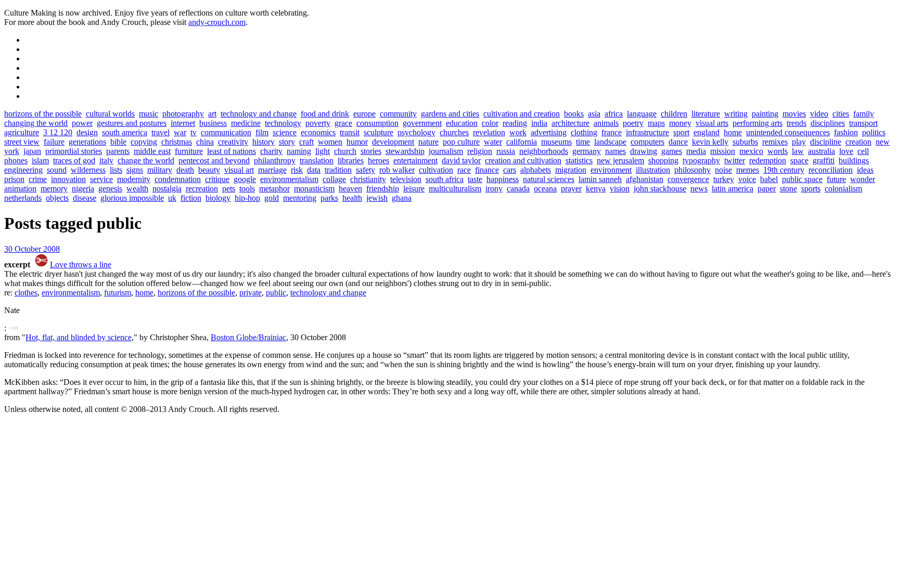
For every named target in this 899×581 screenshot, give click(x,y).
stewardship (405, 151)
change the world (146, 160)
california (521, 141)
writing (736, 113)
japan (32, 151)
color (490, 123)
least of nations (231, 151)
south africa (445, 179)
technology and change (259, 113)
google (245, 179)
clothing (584, 132)
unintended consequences (788, 132)
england (706, 132)
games (671, 151)
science (285, 132)
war (180, 132)
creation (858, 141)
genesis (110, 188)
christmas (176, 141)
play (799, 141)
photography (183, 113)
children (674, 113)
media (696, 151)
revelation (489, 132)
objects (57, 197)
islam (40, 160)
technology (283, 123)
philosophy (692, 169)
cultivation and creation (521, 113)
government (422, 123)
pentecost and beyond (214, 160)
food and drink (325, 113)
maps (656, 123)
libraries (351, 160)
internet (183, 123)
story (287, 141)
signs (134, 169)
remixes (775, 141)
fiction (191, 197)
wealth (137, 188)
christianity (368, 179)
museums (556, 141)
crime (38, 179)
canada (518, 188)
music (148, 113)
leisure (414, 188)
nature (428, 141)
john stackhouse (660, 188)
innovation (68, 179)
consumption (377, 123)
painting (765, 113)
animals (606, 123)
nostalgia (167, 188)
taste (475, 179)
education (462, 123)
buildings (854, 160)
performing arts (757, 123)
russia (505, 151)
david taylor (461, 160)
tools (247, 188)
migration (570, 169)
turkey (723, 179)
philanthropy (275, 160)
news (699, 188)
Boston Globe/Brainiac (248, 337)
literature (705, 113)
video (819, 113)
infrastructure (647, 132)
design (87, 132)
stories (371, 151)
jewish (377, 197)
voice (747, 179)
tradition (338, 169)
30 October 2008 (32, 248)
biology (218, 197)
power (82, 123)
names (615, 151)
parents (118, 151)
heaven (350, 188)
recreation (202, 188)
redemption (767, 160)
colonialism (843, 188)
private (250, 292)
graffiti (823, 160)
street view (22, 141)
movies (794, 113)
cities (840, 113)
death (185, 169)
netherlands (23, 197)
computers (647, 141)
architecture (570, 123)
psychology (416, 132)
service (101, 179)
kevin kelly (710, 141)
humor (357, 141)
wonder (862, 179)
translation (316, 160)
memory (54, 188)
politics (873, 132)
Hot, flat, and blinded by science (78, 337)
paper (766, 188)
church (345, 151)
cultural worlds (110, 113)
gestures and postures (131, 123)
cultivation (436, 169)
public (276, 292)
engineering (23, 169)
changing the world (36, 123)
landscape (610, 141)
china (205, 141)
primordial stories (73, 151)
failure (54, 141)
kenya (596, 188)
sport (681, 132)
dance (678, 141)
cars (509, 169)
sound (57, 169)
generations (87, 141)
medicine (246, 123)
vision (620, 188)
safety (365, 169)
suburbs (745, 141)
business (213, 123)
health (352, 197)
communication (226, 132)
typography (701, 160)
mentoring (299, 197)
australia (821, 151)
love (846, 151)
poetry (633, 123)
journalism (446, 151)
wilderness (88, 169)
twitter (734, 160)
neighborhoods (543, 151)
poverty (317, 123)
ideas (865, 169)
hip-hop (247, 197)
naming (299, 151)
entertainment (415, 160)
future (836, 179)
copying (144, 141)
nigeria (83, 188)
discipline (825, 141)
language (642, 113)
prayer (571, 188)
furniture (189, 151)
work (517, 132)
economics (318, 132)
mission (722, 151)
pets (228, 188)
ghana (402, 197)
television (405, 179)
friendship (382, 188)
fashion (846, 132)
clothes (26, 292)
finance (487, 169)
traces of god (74, 160)
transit (349, 132)
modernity (133, 179)
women (330, 141)
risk (297, 169)
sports (810, 188)
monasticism (314, 188)
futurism (117, 292)
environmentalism (289, 179)
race (464, 169)
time (583, 141)
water (493, 141)
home (733, 132)
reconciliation (830, 169)
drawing (643, 151)
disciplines (828, 123)
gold (271, 197)
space (799, 160)
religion (479, 151)
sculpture (378, 132)
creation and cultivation (523, 160)
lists (116, 169)
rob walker (397, 169)
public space (802, 179)
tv (193, 132)
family (863, 113)
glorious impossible (132, 197)
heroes (378, 160)
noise (723, 169)
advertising (549, 132)
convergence (688, 179)
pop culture (461, 141)
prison (14, 179)
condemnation (178, 179)
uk (172, 197)
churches (454, 132)
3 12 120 (57, 132)
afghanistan (644, 179)
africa (614, 113)
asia (594, 113)
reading (515, 123)
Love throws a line (80, 264)
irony (494, 188)
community (398, 113)
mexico (751, 151)
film (261, 132)
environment (611, 169)
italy (106, 160)
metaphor (274, 188)
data (313, 169)
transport (863, 123)
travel (160, 132)
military (159, 169)
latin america (732, 188)
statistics (579, 160)
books (574, 113)
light (322, 151)
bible (118, 141)
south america (124, 132)
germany (586, 151)
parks (329, 197)
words (777, 151)
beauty (209, 169)
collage (334, 179)
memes (747, 169)
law (798, 151)
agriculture (21, 132)
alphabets (535, 169)
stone (788, 188)
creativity (233, 141)
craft (306, 141)
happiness (502, 179)
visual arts (712, 123)
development (393, 141)
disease (84, 197)
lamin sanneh (600, 179)
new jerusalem (620, 160)
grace (343, 123)
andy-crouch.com (217, 22)
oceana (545, 188)
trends (796, 123)
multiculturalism (455, 188)
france (611, 132)
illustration (653, 169)
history (263, 141)
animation (20, 188)
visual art (239, 169)
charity (271, 151)
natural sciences (548, 179)
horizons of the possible (43, 113)
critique (217, 179)
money (680, 123)
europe (364, 113)
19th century (783, 169)
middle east (152, 151)
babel (769, 179)
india (539, 123)
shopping (663, 160)
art (212, 113)
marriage (272, 169)
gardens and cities (450, 113)
